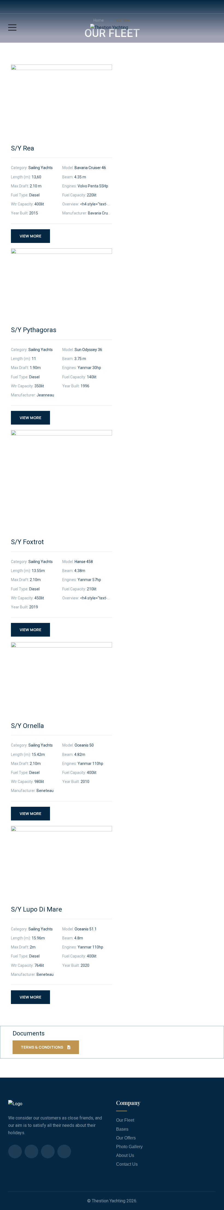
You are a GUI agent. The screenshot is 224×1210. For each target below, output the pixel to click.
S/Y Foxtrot (27, 542)
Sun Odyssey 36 (88, 349)
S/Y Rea (22, 148)
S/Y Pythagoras (33, 330)
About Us (125, 1155)
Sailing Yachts (40, 168)
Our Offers (126, 1138)
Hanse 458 (84, 561)
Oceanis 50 (84, 745)
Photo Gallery (129, 1146)
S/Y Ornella (27, 726)
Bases (122, 1129)
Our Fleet (125, 1120)
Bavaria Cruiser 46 (90, 168)
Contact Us (127, 1164)
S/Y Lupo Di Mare (36, 909)
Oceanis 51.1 (86, 929)
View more (30, 236)
